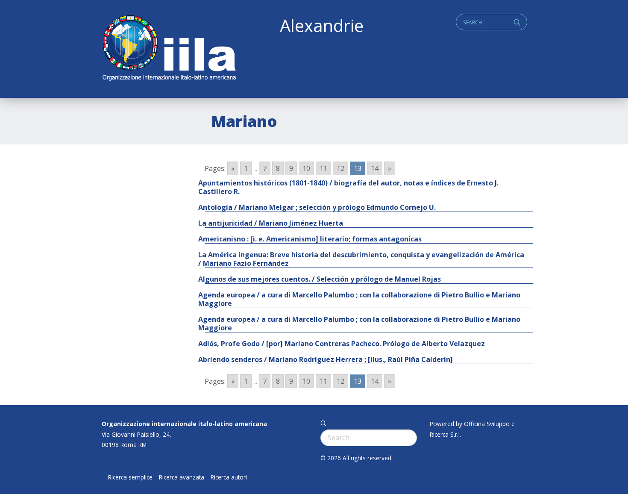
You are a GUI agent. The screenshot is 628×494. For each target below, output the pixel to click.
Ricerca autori (229, 477)
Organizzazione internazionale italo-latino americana (184, 424)
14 (375, 168)
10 (306, 168)
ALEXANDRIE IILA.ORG (169, 49)
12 (340, 168)
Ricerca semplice (130, 477)
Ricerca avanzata (181, 477)
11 (323, 168)
